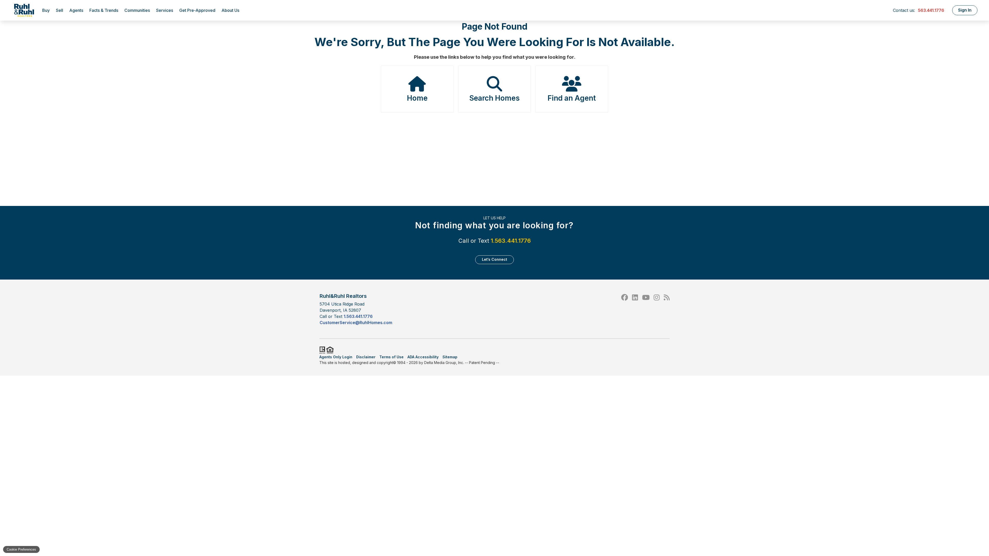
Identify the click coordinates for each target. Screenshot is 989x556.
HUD (331, 350)
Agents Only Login (335, 357)
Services (164, 10)
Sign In (964, 10)
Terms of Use (391, 357)
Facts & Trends (103, 10)
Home (417, 98)
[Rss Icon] (667, 309)
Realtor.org (322, 350)
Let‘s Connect (494, 259)
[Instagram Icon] (657, 309)
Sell (59, 10)
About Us (230, 10)
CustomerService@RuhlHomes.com (356, 322)
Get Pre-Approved (197, 10)
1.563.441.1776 (511, 240)
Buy (46, 10)
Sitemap (449, 357)
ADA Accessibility (423, 357)
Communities (137, 10)
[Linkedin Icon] (635, 309)
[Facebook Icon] (624, 309)
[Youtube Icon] (646, 309)
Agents (76, 10)
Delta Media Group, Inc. (444, 362)
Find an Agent (572, 98)
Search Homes (494, 98)
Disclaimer (366, 357)
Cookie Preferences (21, 549)
